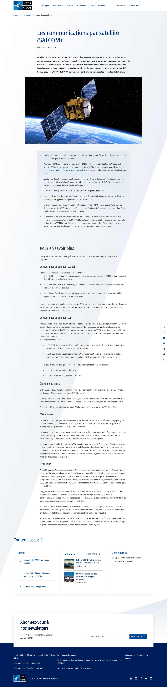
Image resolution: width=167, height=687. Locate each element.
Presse (70, 5)
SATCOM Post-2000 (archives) (35, 586)
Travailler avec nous (97, 5)
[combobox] (135, 5)
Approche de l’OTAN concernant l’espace (36, 561)
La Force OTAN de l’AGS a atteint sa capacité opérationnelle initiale (88, 561)
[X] (164, 327)
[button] (135, 5)
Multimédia (81, 5)
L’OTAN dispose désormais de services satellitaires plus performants (86, 577)
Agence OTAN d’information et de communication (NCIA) (37, 575)
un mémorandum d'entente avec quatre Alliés (66, 170)
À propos (45, 5)
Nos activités (58, 5)
